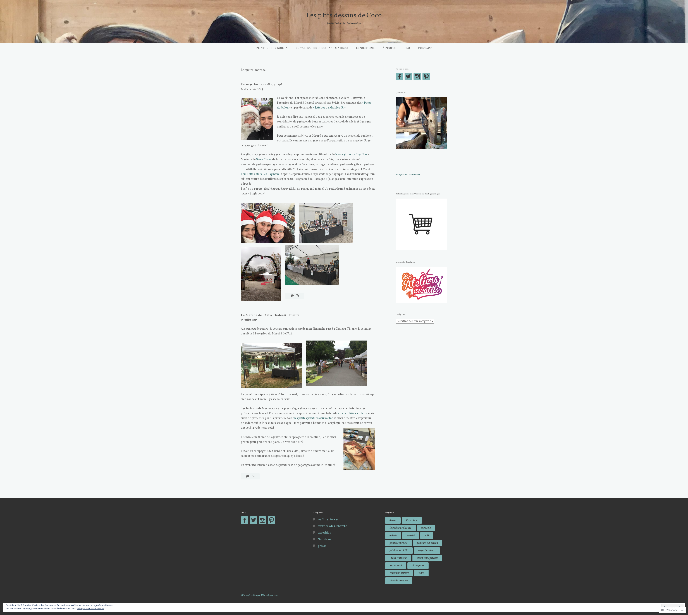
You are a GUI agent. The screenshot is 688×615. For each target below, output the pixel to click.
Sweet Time (263, 159)
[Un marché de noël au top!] (297, 296)
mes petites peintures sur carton (313, 418)
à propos (389, 48)
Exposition (411, 520)
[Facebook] (399, 76)
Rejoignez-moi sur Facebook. (408, 174)
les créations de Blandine (351, 155)
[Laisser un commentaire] (292, 296)
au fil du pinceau (328, 520)
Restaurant (396, 566)
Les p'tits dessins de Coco (344, 15)
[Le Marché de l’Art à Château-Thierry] (253, 476)
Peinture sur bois (270, 48)
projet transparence (427, 558)
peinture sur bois (398, 543)
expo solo (426, 528)
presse (322, 546)
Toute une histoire (399, 573)
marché (411, 535)
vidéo (421, 573)
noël (426, 535)
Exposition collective (400, 528)
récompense (418, 566)
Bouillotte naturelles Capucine (260, 174)
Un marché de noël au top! (261, 84)
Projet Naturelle (398, 558)
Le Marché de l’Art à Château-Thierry (270, 315)
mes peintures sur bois (352, 413)
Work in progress (399, 581)
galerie (393, 535)
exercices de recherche (332, 526)
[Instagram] (417, 76)
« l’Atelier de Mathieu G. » (329, 108)
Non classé (324, 539)
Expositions (365, 48)
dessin (393, 520)
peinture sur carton (427, 543)
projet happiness (427, 551)
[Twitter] (408, 76)
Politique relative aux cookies (90, 608)
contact (425, 48)
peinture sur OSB (399, 551)
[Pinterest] (426, 76)
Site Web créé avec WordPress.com (259, 596)
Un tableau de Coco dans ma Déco (321, 48)
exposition (324, 533)
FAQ (407, 48)
